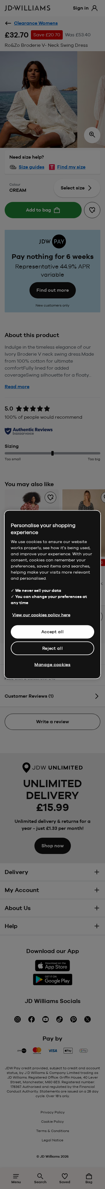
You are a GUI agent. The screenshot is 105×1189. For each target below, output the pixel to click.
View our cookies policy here (41, 615)
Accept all (52, 631)
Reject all (52, 648)
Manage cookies (52, 664)
